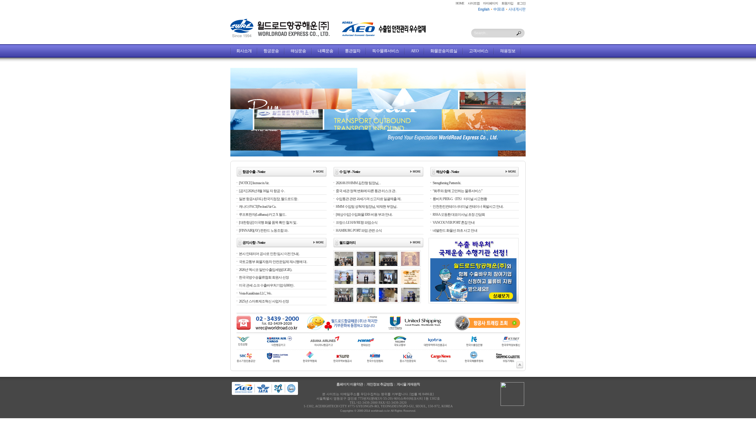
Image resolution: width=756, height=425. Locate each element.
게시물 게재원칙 (408, 384)
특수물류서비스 (385, 51)
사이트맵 (474, 3)
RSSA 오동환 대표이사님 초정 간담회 (459, 214)
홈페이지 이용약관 (349, 384)
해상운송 (298, 51)
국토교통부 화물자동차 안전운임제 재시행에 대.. (273, 262)
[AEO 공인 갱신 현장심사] (366, 301)
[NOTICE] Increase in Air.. (254, 183)
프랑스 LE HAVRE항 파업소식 (356, 222)
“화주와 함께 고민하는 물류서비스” (457, 191)
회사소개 (244, 51)
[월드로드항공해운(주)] (280, 36)
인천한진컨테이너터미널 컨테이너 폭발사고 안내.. (468, 207)
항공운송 (271, 51)
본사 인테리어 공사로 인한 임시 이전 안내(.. (269, 254)
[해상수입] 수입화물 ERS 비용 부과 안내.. (364, 214)
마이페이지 (490, 3)
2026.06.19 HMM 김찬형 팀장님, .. (358, 183)
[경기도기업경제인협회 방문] (388, 283)
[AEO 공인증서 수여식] (366, 283)
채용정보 (507, 51)
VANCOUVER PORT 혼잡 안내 (454, 222)
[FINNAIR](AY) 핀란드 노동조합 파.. (264, 230)
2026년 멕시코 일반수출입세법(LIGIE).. (265, 270)
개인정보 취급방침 (379, 384)
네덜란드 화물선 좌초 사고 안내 (455, 230)
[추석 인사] (410, 283)
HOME (460, 3)
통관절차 (352, 51)
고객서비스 (478, 51)
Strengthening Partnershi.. (447, 183)
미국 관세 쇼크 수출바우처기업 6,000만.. (266, 285)
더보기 (318, 172)
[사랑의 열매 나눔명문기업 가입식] (344, 283)
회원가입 (507, 3)
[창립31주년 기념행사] (344, 301)
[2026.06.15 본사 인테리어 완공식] (366, 265)
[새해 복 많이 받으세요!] (410, 265)
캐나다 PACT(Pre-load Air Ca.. (257, 207)
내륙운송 (325, 51)
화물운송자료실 (443, 51)
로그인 (521, 3)
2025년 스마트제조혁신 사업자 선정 (264, 301)
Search (519, 33)
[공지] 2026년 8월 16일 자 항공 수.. (262, 191)
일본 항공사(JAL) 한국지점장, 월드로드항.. (268, 199)
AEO (414, 51)
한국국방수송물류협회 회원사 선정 (264, 277)
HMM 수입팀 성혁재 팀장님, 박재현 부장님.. (366, 207)
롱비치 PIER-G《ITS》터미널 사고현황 (460, 199)
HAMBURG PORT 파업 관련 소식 (359, 230)
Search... (481, 33)
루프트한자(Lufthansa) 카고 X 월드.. (262, 214)
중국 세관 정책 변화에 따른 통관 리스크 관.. (366, 191)
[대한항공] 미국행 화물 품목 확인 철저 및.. (268, 222)
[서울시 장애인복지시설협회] (410, 301)
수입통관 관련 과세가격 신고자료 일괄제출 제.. (369, 199)
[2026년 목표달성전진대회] (388, 265)
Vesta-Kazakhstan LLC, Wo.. (255, 293)
